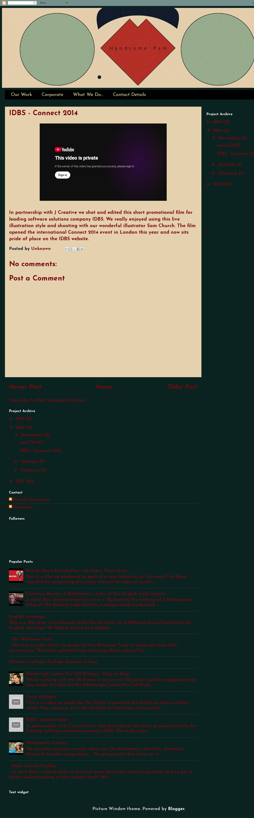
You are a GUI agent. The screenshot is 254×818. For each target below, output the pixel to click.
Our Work (21, 94)
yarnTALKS (31, 442)
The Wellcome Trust (32, 639)
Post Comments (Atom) (61, 400)
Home (104, 387)
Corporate (52, 94)
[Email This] (67, 249)
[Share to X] (74, 249)
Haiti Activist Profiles (34, 766)
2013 (21, 481)
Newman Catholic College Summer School (53, 662)
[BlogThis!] (71, 249)
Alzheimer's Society (46, 743)
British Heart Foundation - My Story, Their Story (76, 571)
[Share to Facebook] (78, 249)
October (30, 462)
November (32, 435)
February (31, 470)
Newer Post (25, 387)
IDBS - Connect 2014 (40, 451)
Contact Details (129, 94)
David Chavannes (31, 500)
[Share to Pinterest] (82, 249)
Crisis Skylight (41, 697)
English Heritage (27, 617)
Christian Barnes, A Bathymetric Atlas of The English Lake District (96, 594)
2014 (21, 428)
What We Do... (88, 94)
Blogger (176, 809)
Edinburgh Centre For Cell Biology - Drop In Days (78, 674)
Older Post (182, 387)
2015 (21, 419)
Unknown (23, 507)
